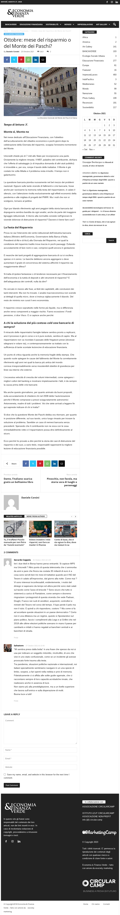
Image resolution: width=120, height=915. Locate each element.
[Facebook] (107, 2)
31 (114, 145)
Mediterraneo (88, 84)
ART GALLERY (101, 24)
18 (85, 140)
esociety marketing (103, 868)
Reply (16, 638)
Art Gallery (87, 46)
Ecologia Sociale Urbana (93, 56)
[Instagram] (112, 2)
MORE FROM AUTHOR (36, 516)
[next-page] (75, 516)
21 (100, 140)
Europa (85, 65)
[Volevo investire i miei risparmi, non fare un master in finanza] (40, 529)
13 (95, 135)
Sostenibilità (52, 24)
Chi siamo (96, 904)
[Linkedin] (117, 2)
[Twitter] (14, 60)
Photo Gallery (88, 98)
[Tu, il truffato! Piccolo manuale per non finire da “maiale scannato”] (15, 529)
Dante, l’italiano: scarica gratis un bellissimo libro (18, 480)
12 (90, 135)
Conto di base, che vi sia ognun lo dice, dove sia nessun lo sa (65, 542)
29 (104, 145)
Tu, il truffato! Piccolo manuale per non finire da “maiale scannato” (15, 542)
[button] (114, 24)
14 (100, 135)
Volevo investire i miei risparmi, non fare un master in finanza (39, 542)
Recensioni (87, 103)
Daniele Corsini (12, 51)
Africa (85, 37)
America (86, 42)
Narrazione (87, 93)
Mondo (67, 24)
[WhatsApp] (28, 60)
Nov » (92, 149)
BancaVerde (11, 24)
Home (6, 31)
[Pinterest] (21, 60)
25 (85, 145)
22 (104, 140)
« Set (84, 149)
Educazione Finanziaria (31, 24)
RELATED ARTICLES (14, 516)
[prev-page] (71, 516)
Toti (84, 190)
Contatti (106, 904)
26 (90, 145)
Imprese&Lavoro (85, 24)
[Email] (43, 60)
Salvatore (19, 645)
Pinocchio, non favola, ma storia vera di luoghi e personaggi (62, 482)
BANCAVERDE (89, 51)
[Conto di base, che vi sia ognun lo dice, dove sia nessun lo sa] (65, 529)
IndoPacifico (88, 79)
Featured (86, 70)
